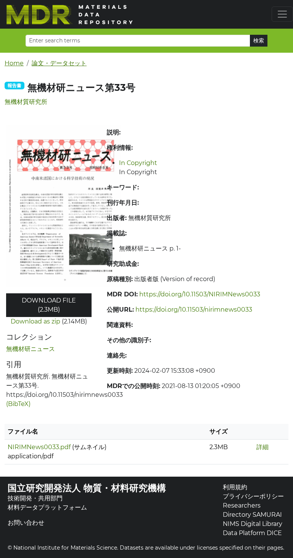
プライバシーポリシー (253, 496)
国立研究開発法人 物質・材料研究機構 (87, 487)
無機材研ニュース (30, 349)
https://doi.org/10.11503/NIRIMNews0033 (199, 294)
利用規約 (235, 487)
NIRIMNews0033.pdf (39, 447)
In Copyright (138, 163)
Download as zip (35, 321)
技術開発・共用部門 (35, 498)
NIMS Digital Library (252, 523)
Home (14, 63)
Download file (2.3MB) (49, 305)
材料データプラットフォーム (47, 507)
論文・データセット (59, 63)
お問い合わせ (26, 522)
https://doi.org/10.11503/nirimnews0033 (193, 309)
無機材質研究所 (26, 101)
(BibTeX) (18, 404)
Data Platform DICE (252, 533)
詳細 (262, 447)
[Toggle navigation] (282, 14)
